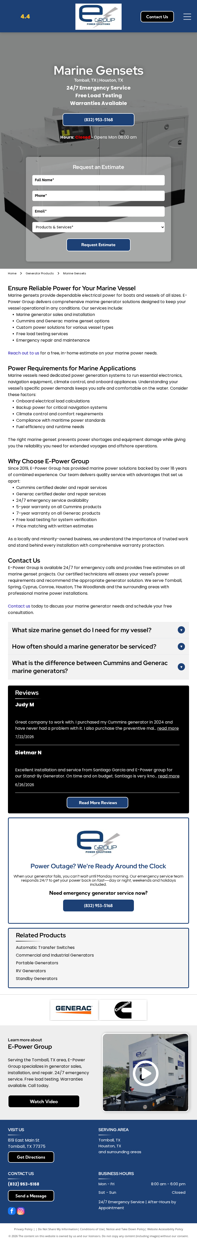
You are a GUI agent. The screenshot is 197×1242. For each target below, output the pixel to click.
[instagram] (21, 1211)
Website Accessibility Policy (165, 1229)
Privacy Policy (23, 1229)
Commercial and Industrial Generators (55, 955)
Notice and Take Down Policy (125, 1229)
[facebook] (12, 1211)
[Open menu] (187, 17)
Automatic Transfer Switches (45, 947)
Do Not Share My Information (58, 1229)
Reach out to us (23, 353)
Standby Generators (36, 978)
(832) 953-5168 (23, 1184)
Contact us (19, 606)
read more (168, 728)
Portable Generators (37, 963)
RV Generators (31, 971)
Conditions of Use (92, 1229)
